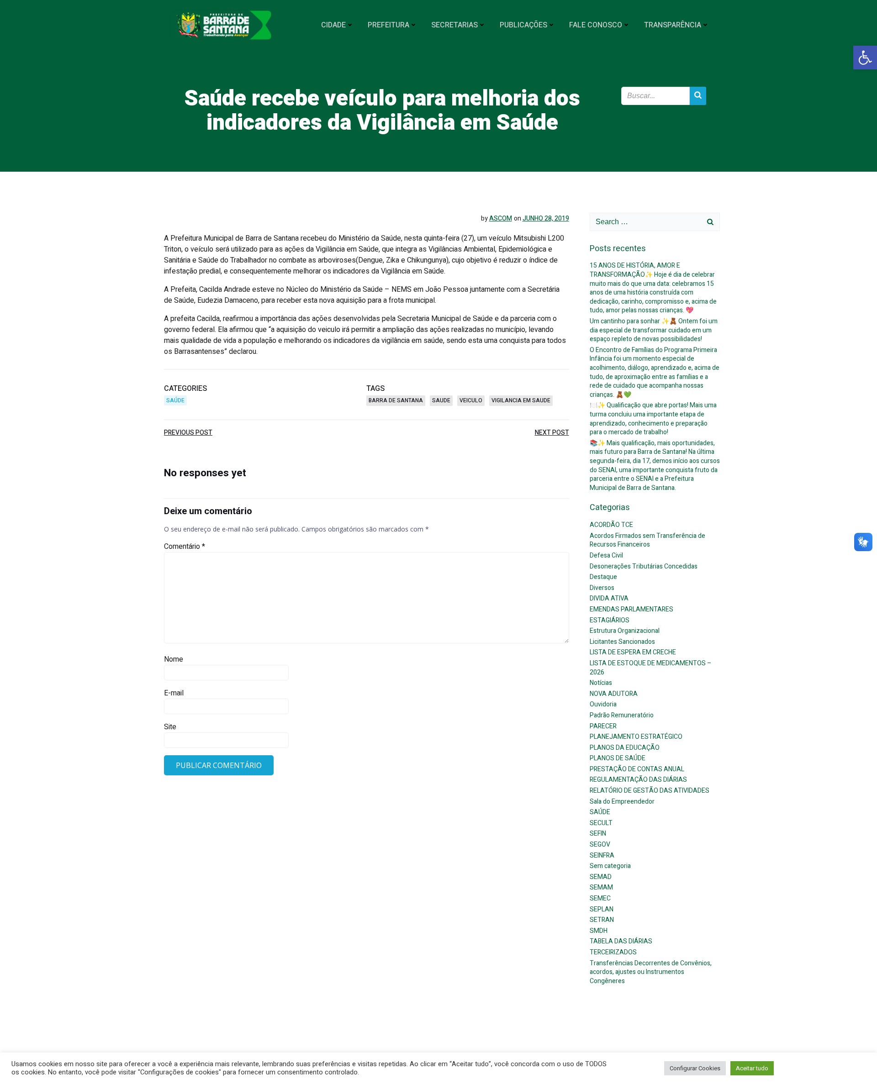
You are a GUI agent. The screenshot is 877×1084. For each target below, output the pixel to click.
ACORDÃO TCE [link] (611, 525)
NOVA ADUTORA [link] (614, 694)
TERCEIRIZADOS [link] (613, 952)
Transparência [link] (672, 25)
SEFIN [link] (598, 833)
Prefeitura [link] (388, 25)
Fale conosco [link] (595, 25)
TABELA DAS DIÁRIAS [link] (621, 941)
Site (170, 726)
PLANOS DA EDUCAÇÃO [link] (625, 747)
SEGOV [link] (600, 844)
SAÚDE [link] (175, 400)
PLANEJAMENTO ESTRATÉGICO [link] (636, 737)
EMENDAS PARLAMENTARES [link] (631, 609)
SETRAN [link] (602, 920)
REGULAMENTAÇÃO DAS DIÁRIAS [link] (638, 779)
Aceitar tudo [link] (752, 1068)
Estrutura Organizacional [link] (625, 631)
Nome (173, 659)
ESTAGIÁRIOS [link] (609, 620)
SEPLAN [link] (601, 909)
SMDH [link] (599, 931)
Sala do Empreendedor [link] (622, 801)
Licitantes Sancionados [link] (622, 642)
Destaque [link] (603, 577)
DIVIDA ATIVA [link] (609, 598)
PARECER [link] (603, 726)
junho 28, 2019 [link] (546, 218)
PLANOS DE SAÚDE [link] (617, 758)
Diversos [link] (602, 588)
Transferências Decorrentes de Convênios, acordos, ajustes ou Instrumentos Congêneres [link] (651, 972)
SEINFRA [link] (602, 855)
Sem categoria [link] (610, 866)
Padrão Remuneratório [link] (622, 715)
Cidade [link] (333, 25)
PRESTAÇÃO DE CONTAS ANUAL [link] (637, 769)
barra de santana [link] (396, 400)
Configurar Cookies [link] (695, 1068)
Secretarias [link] (454, 25)
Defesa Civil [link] (606, 555)
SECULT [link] (601, 823)
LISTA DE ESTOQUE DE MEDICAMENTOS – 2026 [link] (651, 667)
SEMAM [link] (601, 887)
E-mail (174, 693)
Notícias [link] (601, 683)
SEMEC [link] (600, 898)
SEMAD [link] (601, 877)
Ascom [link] (500, 218)
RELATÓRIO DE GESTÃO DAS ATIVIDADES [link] (649, 790)
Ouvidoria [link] (603, 704)
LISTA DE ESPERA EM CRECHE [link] (633, 652)
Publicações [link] (523, 25)
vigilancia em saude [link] (520, 400)
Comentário (184, 546)
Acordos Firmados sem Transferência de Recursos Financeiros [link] (647, 540)
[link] (865, 57)
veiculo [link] (471, 400)
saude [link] (441, 400)
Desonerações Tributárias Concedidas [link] (643, 566)
